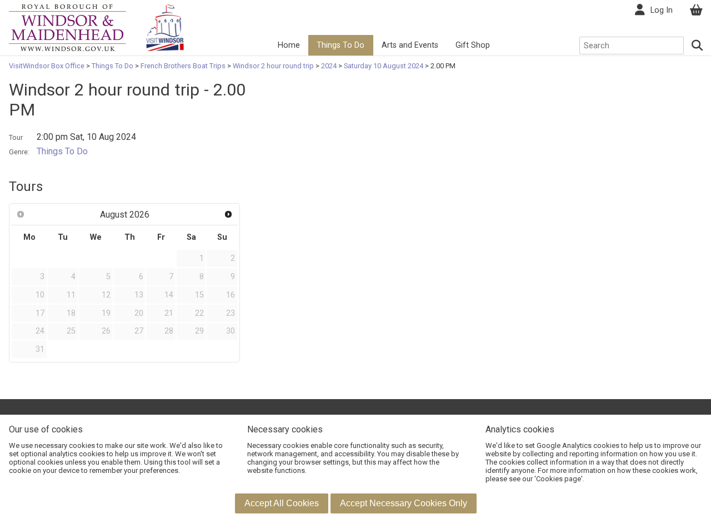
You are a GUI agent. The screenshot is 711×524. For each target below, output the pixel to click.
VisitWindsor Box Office (47, 66)
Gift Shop (472, 45)
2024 (328, 66)
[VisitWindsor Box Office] (67, 27)
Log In (661, 10)
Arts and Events (410, 45)
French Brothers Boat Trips (183, 66)
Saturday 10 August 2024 (383, 66)
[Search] (697, 46)
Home (289, 45)
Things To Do (340, 45)
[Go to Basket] (696, 10)
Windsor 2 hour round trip (273, 66)
